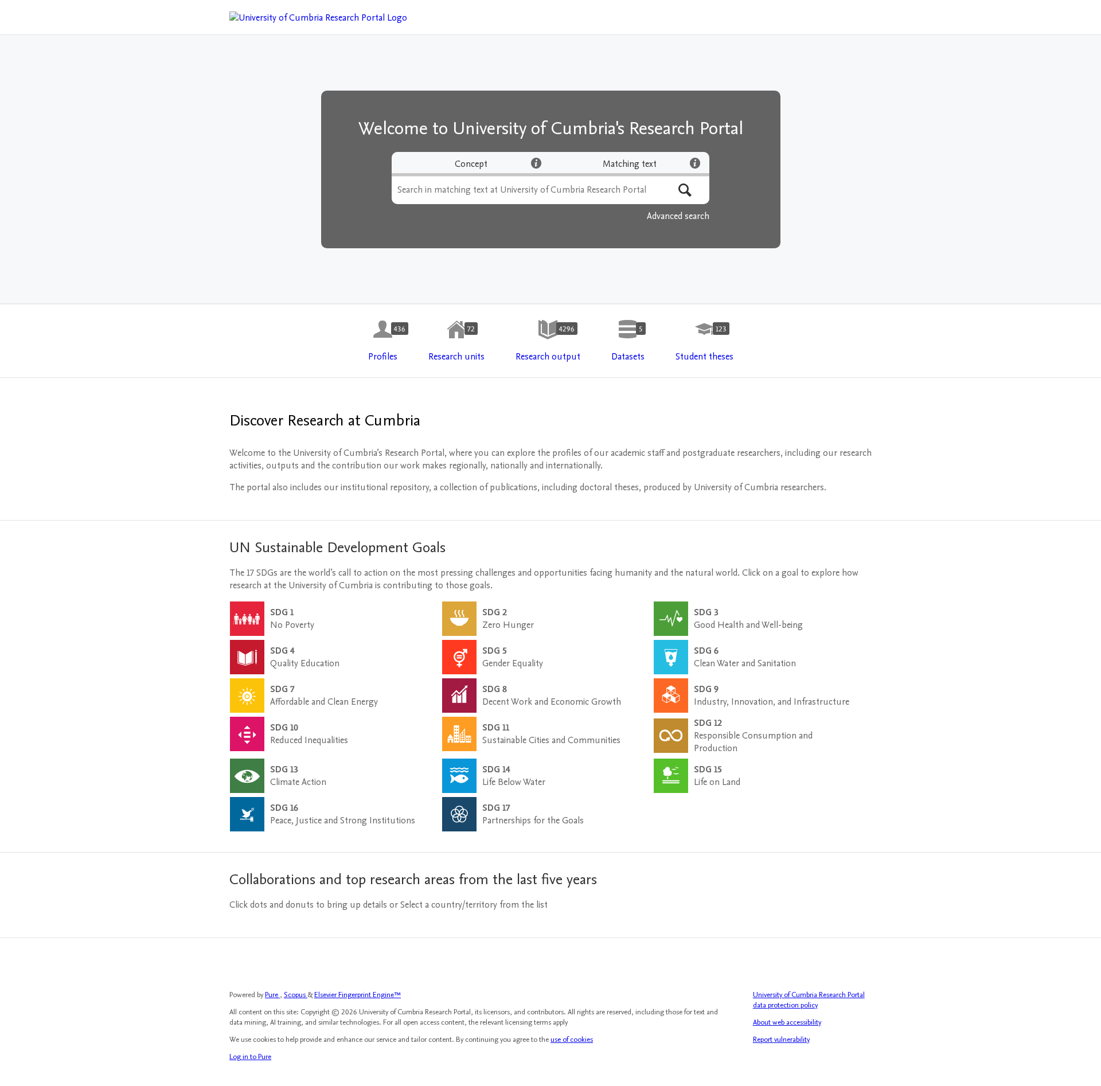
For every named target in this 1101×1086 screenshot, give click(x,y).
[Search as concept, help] (536, 163)
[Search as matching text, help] (695, 163)
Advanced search (678, 216)
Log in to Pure (250, 1057)
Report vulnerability (781, 1039)
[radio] (471, 164)
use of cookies (571, 1039)
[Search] (685, 190)
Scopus (295, 995)
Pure (272, 995)
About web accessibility (787, 1022)
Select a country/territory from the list (474, 905)
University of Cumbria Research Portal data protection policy (809, 1000)
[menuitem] (382, 341)
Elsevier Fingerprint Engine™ (357, 995)
